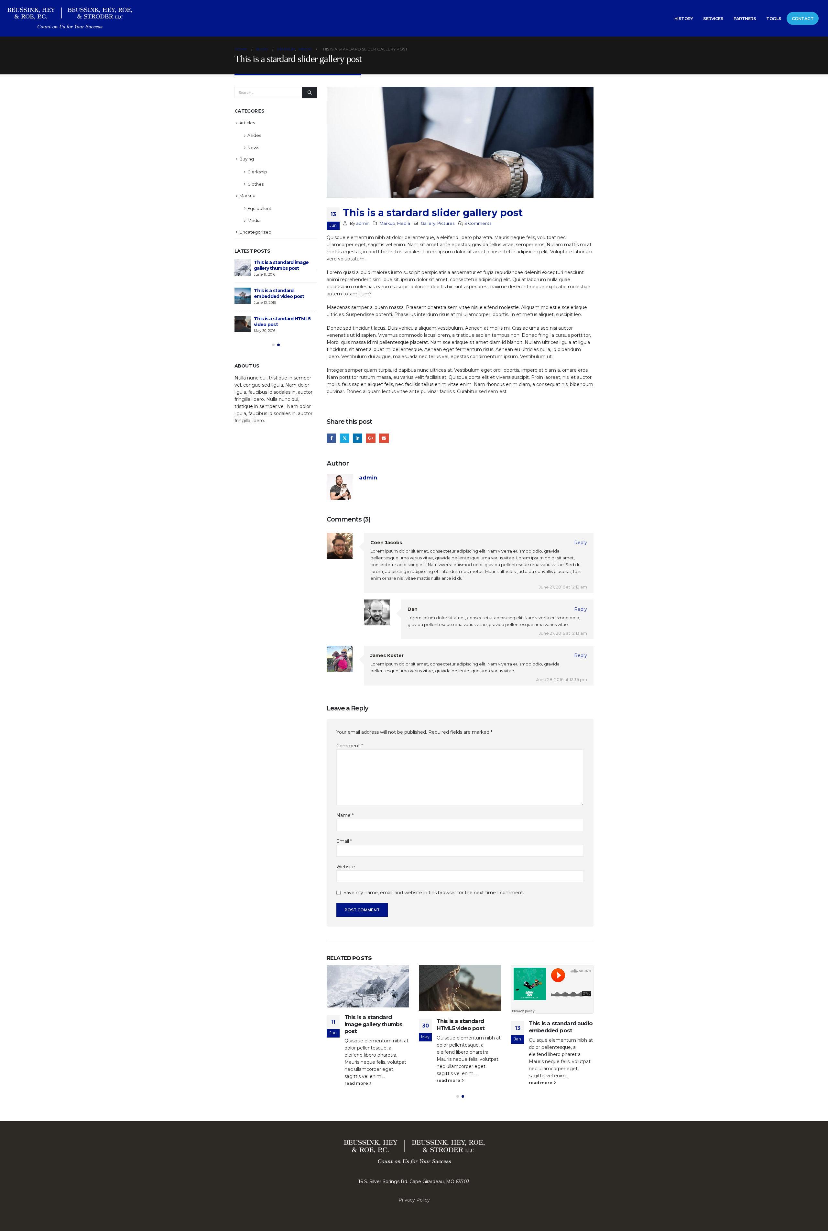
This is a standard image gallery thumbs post (373, 1024)
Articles (247, 122)
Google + (371, 438)
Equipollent (259, 208)
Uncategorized (255, 232)
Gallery (428, 223)
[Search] (309, 92)
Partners (745, 18)
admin (362, 223)
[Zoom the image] (414, 1140)
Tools (773, 18)
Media (403, 223)
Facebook (331, 438)
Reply (580, 542)
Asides (254, 135)
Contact (803, 18)
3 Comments (478, 223)
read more (356, 1083)
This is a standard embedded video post (279, 293)
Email (383, 438)
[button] (457, 1096)
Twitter (344, 438)
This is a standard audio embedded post (561, 1027)
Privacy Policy (414, 1200)
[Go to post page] (368, 986)
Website (345, 867)
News (253, 147)
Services (713, 18)
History (683, 18)
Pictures (445, 223)
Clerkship (257, 171)
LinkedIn (357, 438)
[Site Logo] (69, 18)
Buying (246, 158)
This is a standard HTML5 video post (461, 1024)
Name (345, 815)
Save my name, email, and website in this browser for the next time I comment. (433, 893)
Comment (349, 746)
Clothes (255, 184)
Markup (387, 223)
